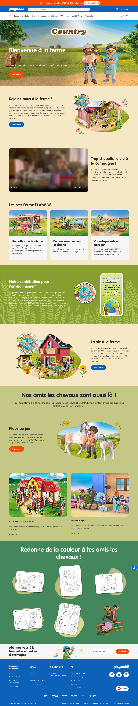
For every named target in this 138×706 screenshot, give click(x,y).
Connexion (122, 651)
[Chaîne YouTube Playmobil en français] (119, 674)
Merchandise (75, 680)
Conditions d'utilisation (100, 703)
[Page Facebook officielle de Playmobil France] (112, 674)
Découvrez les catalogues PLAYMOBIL (58, 674)
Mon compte (123, 9)
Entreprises (13, 673)
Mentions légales (15, 677)
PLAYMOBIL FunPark (78, 673)
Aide (31, 677)
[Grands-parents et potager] (110, 223)
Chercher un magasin (78, 677)
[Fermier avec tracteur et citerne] (69, 223)
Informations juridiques (120, 703)
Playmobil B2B (76, 688)
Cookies (85, 703)
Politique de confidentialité (69, 703)
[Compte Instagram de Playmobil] (126, 674)
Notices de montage (37, 680)
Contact (32, 673)
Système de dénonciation (14, 681)
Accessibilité (13, 686)
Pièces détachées (36, 684)
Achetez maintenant (92, 3)
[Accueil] (16, 9)
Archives (74, 684)
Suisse (124, 688)
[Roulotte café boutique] (28, 223)
